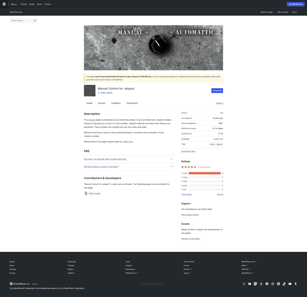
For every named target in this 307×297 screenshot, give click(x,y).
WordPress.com (249, 262)
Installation (116, 103)
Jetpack (91, 120)
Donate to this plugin (190, 238)
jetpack (219, 144)
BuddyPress (247, 273)
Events (186, 265)
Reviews (102, 103)
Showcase (72, 262)
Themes (71, 265)
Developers (130, 269)
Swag (187, 273)
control (212, 144)
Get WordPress (295, 4)
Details (89, 103)
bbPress (246, 269)
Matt (244, 265)
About (12, 262)
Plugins (70, 269)
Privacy (12, 273)
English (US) (218, 139)
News (12, 265)
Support (219, 103)
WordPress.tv (132, 273)
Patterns (71, 273)
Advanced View (188, 151)
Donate (188, 269)
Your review (186, 194)
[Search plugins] (35, 20)
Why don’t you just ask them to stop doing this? (105, 159)
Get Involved (189, 262)
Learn (128, 262)
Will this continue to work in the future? (101, 167)
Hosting (13, 269)
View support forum (190, 214)
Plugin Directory (16, 12)
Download (217, 91)
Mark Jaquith (106, 92)
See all (220, 194)
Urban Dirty (128, 141)
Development (132, 103)
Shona (34, 284)
